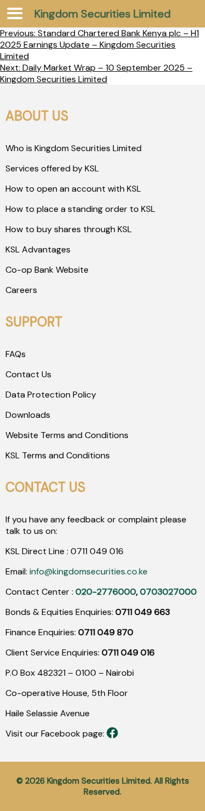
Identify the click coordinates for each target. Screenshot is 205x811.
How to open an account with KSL (73, 188)
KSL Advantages (38, 249)
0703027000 (168, 591)
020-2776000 (105, 591)
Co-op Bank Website (47, 269)
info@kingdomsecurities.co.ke (89, 571)
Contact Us (28, 374)
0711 (79, 551)
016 (115, 551)
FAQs (15, 354)
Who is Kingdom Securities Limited (73, 148)
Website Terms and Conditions (66, 435)
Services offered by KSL (52, 168)
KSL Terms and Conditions (57, 455)
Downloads (27, 415)
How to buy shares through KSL (68, 229)
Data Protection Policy (50, 394)
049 (97, 551)
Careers (21, 290)
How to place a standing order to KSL (80, 209)
